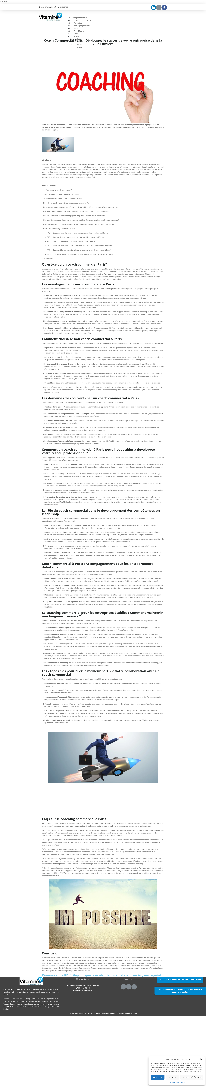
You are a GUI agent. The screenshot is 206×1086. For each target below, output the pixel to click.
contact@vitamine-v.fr (48, 7)
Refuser (172, 1077)
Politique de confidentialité (177, 1082)
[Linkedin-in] (153, 7)
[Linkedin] (123, 986)
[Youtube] (159, 7)
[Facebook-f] (164, 7)
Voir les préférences (192, 1077)
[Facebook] (134, 986)
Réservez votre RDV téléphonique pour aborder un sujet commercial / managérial (101, 975)
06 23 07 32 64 (64, 7)
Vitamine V (4, 1)
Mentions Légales (108, 1013)
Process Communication (76, 37)
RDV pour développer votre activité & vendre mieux (180, 980)
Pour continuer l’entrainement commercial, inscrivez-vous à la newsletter (180, 990)
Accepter (157, 1077)
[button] (202, 1059)
